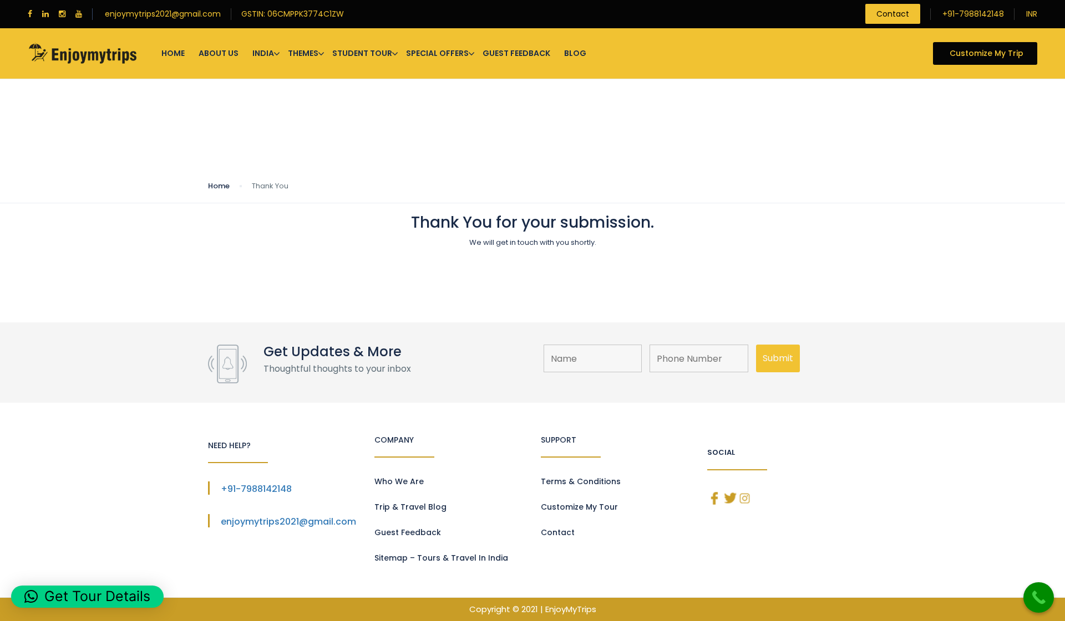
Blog (575, 53)
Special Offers (437, 53)
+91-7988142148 (973, 13)
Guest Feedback (516, 53)
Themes (303, 53)
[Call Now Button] (1038, 597)
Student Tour (362, 53)
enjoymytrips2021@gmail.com (163, 13)
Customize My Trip (986, 53)
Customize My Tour (579, 506)
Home (173, 53)
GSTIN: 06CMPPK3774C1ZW (292, 13)
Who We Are (399, 481)
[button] (87, 597)
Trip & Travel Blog (410, 506)
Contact (892, 13)
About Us (219, 53)
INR (1031, 13)
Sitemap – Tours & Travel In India (441, 557)
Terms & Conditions (581, 481)
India (263, 53)
